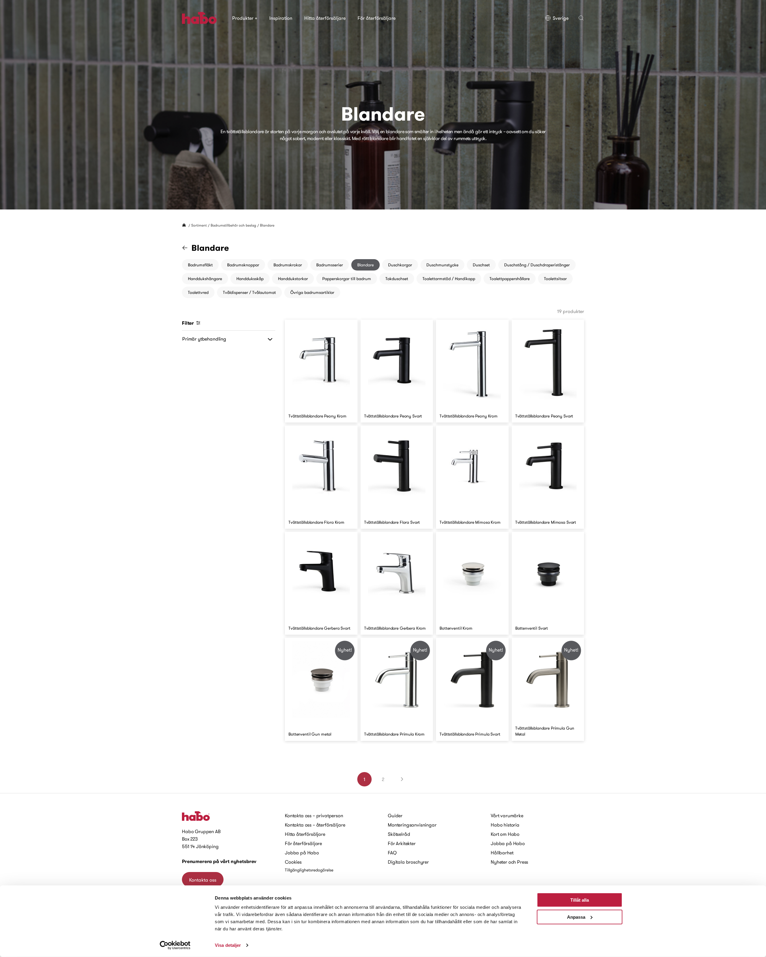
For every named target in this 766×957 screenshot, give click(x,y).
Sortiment (199, 225)
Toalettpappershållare (510, 278)
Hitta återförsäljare (325, 18)
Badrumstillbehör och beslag (233, 225)
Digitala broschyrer (408, 862)
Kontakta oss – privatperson (314, 815)
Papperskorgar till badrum (346, 278)
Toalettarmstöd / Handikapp (448, 278)
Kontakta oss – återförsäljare (315, 825)
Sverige (561, 18)
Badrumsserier (329, 265)
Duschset (481, 265)
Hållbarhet (502, 853)
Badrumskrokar (287, 265)
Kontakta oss (202, 880)
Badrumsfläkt (200, 265)
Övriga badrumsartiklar (312, 292)
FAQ (392, 853)
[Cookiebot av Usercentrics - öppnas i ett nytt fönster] (175, 945)
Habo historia (505, 825)
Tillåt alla (579, 900)
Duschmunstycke (442, 265)
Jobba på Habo (302, 853)
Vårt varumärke (507, 815)
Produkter (244, 18)
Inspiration (280, 18)
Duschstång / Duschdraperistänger (537, 265)
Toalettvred (198, 292)
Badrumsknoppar (243, 265)
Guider (395, 815)
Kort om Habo (505, 834)
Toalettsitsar (555, 278)
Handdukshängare (205, 278)
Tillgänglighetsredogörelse (309, 870)
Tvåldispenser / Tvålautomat (249, 292)
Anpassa (576, 916)
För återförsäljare (377, 18)
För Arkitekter (402, 843)
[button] (581, 18)
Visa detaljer (228, 945)
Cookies (293, 862)
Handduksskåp (250, 278)
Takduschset (396, 278)
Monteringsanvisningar (412, 825)
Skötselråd (399, 834)
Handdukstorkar (293, 278)
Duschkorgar (400, 265)
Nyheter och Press (509, 862)
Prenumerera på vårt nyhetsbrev (219, 861)
